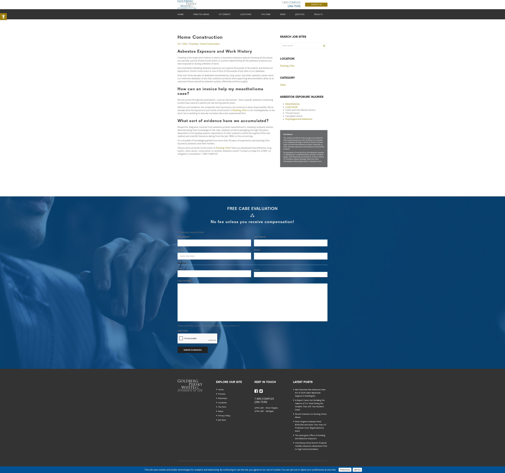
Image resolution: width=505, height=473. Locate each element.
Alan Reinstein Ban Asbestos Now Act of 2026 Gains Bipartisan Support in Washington (310, 392)
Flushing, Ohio (240, 110)
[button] (3, 16)
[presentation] (198, 338)
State (257, 269)
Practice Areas (201, 14)
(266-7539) (260, 402)
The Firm (265, 14)
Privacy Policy (224, 415)
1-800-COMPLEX (264, 398)
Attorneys (224, 14)
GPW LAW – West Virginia (266, 407)
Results (318, 14)
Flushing (194, 43)
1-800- (290, 2)
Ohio (185, 43)
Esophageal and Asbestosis (298, 119)
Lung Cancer (291, 106)
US (179, 43)
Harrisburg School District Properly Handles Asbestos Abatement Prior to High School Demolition (311, 445)
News (283, 14)
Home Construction (209, 43)
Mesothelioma (292, 103)
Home (181, 14)
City (180, 268)
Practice (221, 394)
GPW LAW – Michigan (264, 411)
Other (283, 84)
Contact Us (316, 5)
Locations (245, 14)
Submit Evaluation (193, 349)
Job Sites (299, 14)
